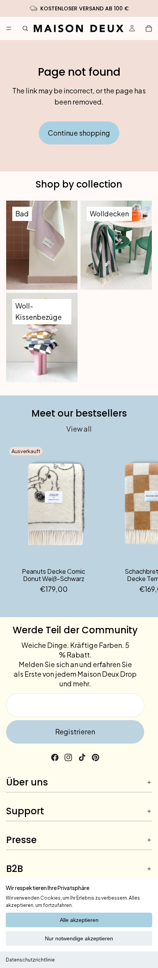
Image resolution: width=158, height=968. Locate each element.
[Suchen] (25, 28)
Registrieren (75, 731)
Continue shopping (79, 132)
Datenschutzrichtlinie (30, 960)
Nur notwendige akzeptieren (79, 938)
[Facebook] (54, 757)
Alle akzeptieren (79, 920)
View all (79, 428)
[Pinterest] (95, 757)
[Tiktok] (82, 757)
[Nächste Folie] (143, 519)
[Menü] (9, 28)
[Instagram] (68, 757)
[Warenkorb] (148, 28)
